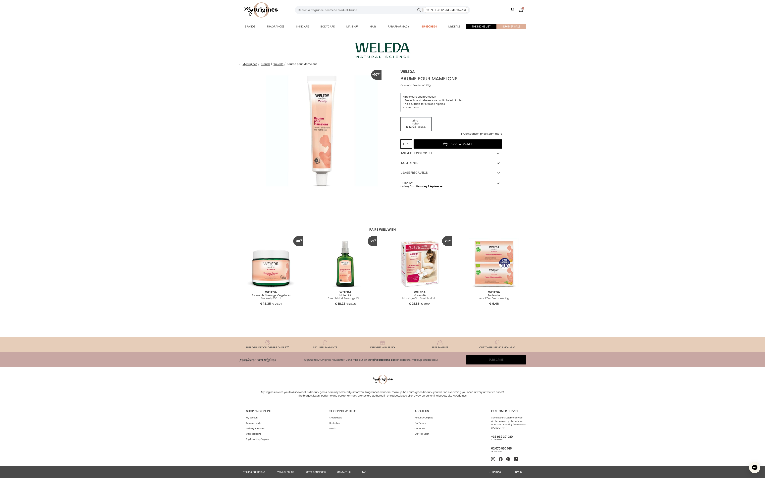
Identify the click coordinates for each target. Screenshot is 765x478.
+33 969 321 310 (502, 437)
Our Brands (420, 423)
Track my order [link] (254, 423)
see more (412, 107)
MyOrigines (250, 64)
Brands (250, 26)
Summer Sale (511, 26)
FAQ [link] (364, 472)
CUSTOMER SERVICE (505, 411)
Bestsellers (335, 423)
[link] (512, 10)
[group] (322, 129)
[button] (754, 467)
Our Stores (420, 428)
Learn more (494, 134)
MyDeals (454, 26)
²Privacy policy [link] (285, 472)
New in (333, 428)
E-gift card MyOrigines (257, 439)
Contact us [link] (344, 472)
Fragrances (275, 26)
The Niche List (481, 26)
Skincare (302, 26)
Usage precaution (414, 173)
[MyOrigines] (261, 10)
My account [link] (252, 417)
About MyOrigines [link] (424, 417)
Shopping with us (343, 411)
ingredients (409, 163)
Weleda (278, 64)
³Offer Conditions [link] (316, 472)
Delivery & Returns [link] (255, 428)
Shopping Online (258, 411)
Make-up (352, 26)
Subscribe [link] (496, 360)
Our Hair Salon (422, 433)
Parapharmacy (398, 26)
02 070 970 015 (501, 448)
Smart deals (336, 417)
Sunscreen (429, 26)
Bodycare (327, 26)
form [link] (501, 421)
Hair (373, 26)
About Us (422, 411)
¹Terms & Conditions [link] (254, 472)
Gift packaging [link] (253, 433)
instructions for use (416, 153)
